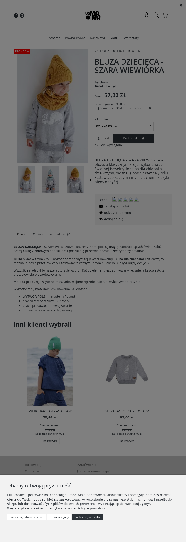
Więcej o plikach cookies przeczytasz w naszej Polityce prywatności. (58, 508)
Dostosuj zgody (59, 517)
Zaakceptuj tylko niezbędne (27, 517)
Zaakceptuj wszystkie (88, 517)
